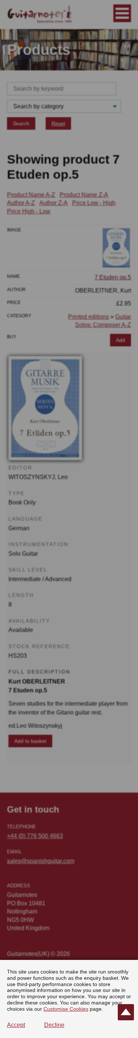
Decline (54, 1025)
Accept (16, 1025)
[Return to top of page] (126, 1012)
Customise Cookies (65, 1009)
